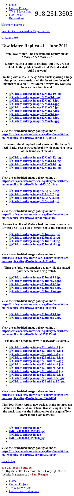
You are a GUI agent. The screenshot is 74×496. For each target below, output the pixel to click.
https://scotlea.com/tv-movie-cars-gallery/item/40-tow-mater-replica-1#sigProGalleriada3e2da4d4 (35, 453)
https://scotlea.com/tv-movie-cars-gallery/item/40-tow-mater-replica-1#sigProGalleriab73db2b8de (35, 182)
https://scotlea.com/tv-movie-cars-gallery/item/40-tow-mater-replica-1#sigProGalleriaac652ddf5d (35, 396)
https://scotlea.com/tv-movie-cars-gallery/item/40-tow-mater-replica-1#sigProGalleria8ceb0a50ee (35, 216)
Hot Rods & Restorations (16, 16)
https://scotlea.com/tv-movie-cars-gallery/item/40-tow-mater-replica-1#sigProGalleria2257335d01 (35, 332)
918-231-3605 (10, 467)
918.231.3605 (53, 13)
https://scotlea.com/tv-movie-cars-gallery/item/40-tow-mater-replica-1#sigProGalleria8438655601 (35, 306)
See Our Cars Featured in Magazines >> (26, 31)
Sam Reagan (40, 474)
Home (13, 4)
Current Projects (18, 8)
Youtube (26, 467)
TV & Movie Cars (20, 11)
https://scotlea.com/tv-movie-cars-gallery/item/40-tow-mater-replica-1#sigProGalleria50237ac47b (35, 259)
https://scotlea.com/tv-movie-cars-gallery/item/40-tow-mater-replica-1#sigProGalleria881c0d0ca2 (35, 136)
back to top (8, 461)
